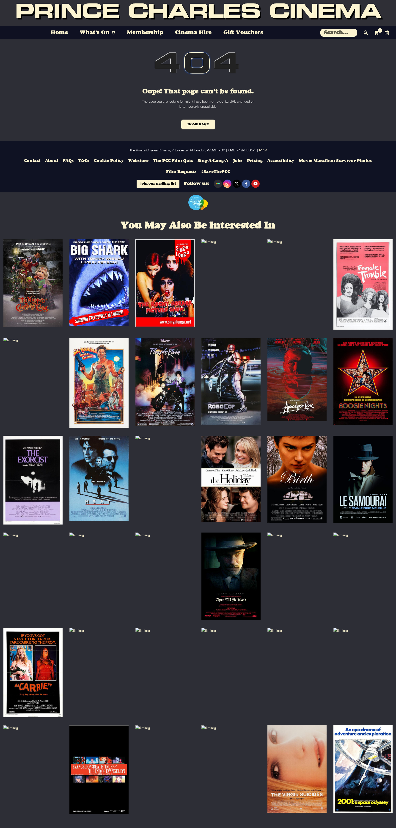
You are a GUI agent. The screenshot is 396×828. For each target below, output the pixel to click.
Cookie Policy (109, 161)
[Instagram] (227, 184)
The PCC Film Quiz (173, 161)
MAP (263, 150)
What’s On (95, 33)
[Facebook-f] (246, 184)
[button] (97, 32)
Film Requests (181, 172)
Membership (145, 33)
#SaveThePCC (215, 172)
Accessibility (280, 161)
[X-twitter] (237, 184)
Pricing (255, 161)
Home (59, 33)
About (51, 161)
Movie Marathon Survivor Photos (335, 161)
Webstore (138, 161)
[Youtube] (255, 184)
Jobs (237, 161)
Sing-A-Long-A (213, 161)
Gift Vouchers (243, 33)
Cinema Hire (193, 33)
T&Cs (83, 161)
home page (198, 124)
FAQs (68, 161)
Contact (32, 161)
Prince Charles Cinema (198, 13)
